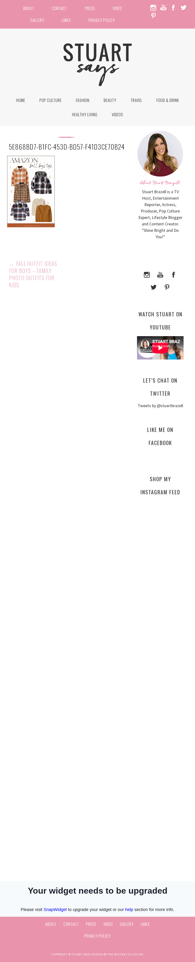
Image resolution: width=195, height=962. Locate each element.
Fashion (82, 100)
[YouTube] (160, 274)
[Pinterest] (167, 286)
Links (66, 20)
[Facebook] (173, 274)
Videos (117, 114)
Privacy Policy (101, 20)
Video (117, 8)
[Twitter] (153, 286)
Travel (136, 100)
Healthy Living (85, 114)
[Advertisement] (160, 586)
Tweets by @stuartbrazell (160, 405)
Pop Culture (50, 100)
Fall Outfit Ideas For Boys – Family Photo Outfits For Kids (33, 274)
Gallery (37, 20)
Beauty (110, 100)
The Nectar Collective (125, 954)
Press (90, 8)
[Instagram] (147, 274)
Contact (59, 8)
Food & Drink (167, 100)
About (28, 8)
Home (20, 100)
